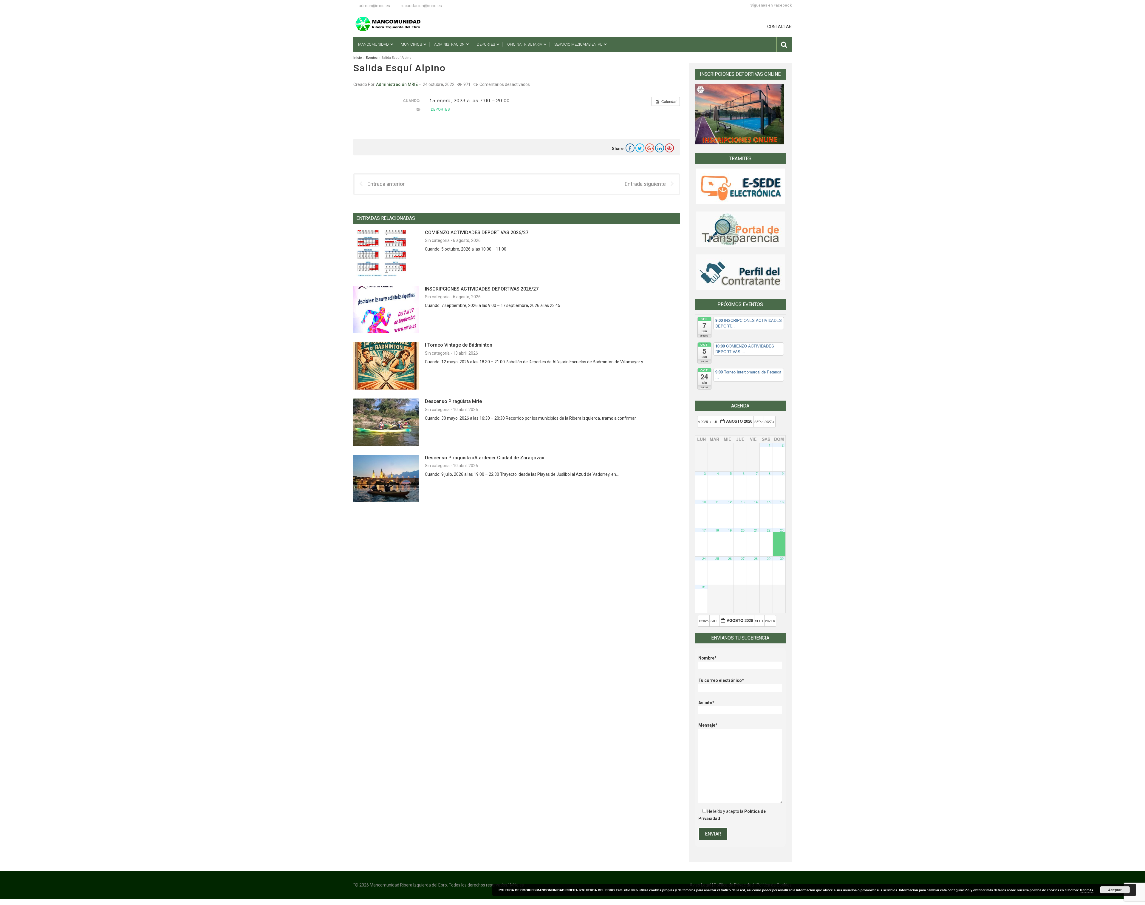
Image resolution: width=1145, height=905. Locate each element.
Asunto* (706, 702)
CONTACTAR (779, 26)
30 (782, 558)
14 (756, 502)
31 (704, 587)
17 (704, 530)
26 (730, 558)
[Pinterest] (669, 147)
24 (704, 558)
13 (743, 502)
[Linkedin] (659, 147)
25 (717, 558)
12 (730, 502)
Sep (758, 421)
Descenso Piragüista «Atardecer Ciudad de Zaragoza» (484, 458)
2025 (704, 421)
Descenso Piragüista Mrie (453, 401)
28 (756, 558)
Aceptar (1115, 889)
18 (717, 530)
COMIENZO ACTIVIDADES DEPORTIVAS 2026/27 (476, 232)
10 (704, 502)
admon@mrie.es (374, 5)
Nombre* (707, 658)
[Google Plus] (649, 147)
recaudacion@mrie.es (421, 5)
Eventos (371, 58)
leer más (1087, 890)
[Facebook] (630, 147)
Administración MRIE (397, 84)
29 (768, 558)
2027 (769, 421)
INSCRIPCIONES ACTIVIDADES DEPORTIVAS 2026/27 (482, 289)
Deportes (440, 109)
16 (782, 502)
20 (743, 530)
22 (768, 530)
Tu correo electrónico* (721, 680)
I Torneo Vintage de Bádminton (458, 345)
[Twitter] (639, 147)
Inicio (357, 58)
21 (756, 530)
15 (768, 502)
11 (717, 502)
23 (782, 530)
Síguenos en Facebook (771, 5)
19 (730, 530)
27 (743, 558)
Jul (715, 421)
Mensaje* (707, 725)
